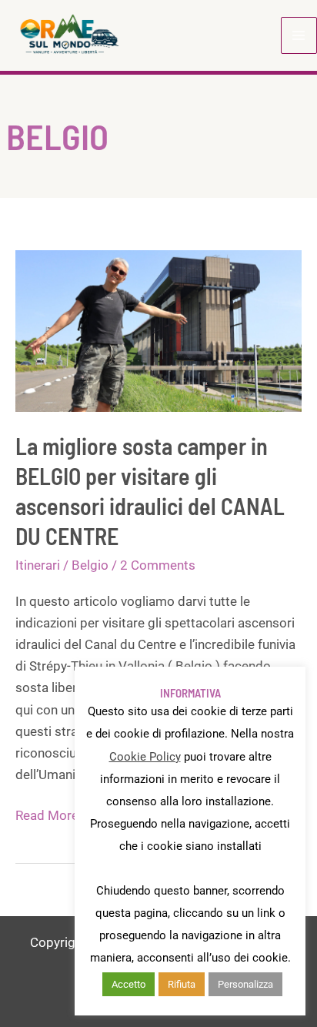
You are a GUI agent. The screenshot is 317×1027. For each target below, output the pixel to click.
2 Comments (157, 565)
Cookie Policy (145, 757)
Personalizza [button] (245, 984)
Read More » (51, 816)
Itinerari (37, 565)
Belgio (90, 565)
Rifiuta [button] (181, 984)
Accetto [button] (128, 984)
